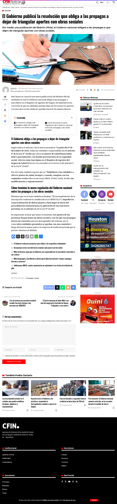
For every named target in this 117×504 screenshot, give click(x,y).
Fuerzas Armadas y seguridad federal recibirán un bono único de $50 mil (73, 400)
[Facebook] (84, 197)
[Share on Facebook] (87, 90)
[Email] (94, 90)
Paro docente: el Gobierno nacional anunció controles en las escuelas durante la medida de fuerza (100, 401)
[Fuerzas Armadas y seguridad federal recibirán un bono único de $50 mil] (73, 388)
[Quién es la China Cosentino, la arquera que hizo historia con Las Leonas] (86, 106)
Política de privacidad (50, 500)
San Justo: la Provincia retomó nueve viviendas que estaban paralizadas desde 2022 (104, 152)
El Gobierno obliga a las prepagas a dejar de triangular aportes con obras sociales (26, 125)
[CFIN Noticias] (13, 2)
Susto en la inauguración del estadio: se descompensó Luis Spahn (101, 171)
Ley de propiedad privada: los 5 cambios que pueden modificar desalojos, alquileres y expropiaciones (13, 402)
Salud (36, 278)
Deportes (98, 114)
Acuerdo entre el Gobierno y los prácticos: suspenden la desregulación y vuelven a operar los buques (43, 402)
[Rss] (76, 481)
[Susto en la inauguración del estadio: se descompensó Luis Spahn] (86, 169)
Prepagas (30, 278)
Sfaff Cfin (13, 88)
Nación (8, 10)
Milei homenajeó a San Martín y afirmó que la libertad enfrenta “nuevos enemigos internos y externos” (41, 260)
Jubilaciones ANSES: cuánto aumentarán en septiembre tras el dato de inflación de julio (41, 267)
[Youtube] (110, 197)
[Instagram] (102, 197)
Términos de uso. (69, 500)
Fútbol (97, 127)
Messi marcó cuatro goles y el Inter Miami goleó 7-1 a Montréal (103, 121)
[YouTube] (69, 481)
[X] (93, 197)
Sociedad (105, 114)
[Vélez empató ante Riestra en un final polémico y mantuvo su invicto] (86, 135)
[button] (94, 500)
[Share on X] (91, 90)
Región (97, 161)
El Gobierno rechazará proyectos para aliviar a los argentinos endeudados (40, 243)
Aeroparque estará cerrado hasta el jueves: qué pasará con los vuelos (38, 247)
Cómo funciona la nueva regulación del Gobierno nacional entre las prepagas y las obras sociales (58, 126)
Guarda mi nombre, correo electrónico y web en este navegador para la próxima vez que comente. (40, 356)
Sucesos (98, 179)
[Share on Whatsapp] (62, 287)
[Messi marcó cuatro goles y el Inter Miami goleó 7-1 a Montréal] (86, 122)
